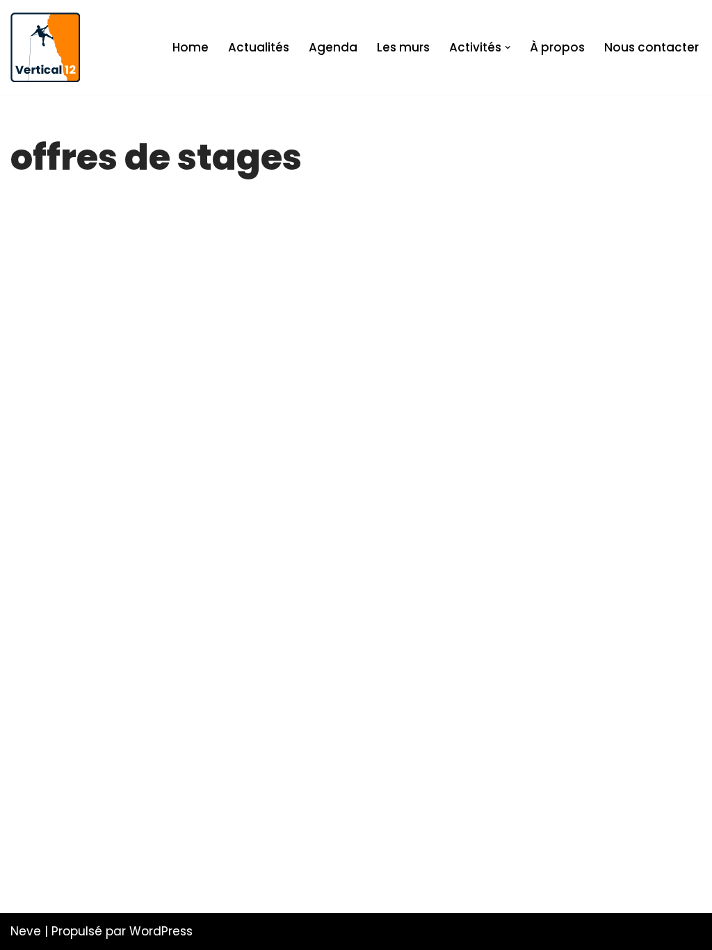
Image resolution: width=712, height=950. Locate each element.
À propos (557, 47)
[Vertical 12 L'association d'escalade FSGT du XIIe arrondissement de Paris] (45, 47)
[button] (508, 48)
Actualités (258, 47)
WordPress (161, 931)
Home (190, 47)
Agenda (333, 47)
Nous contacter (651, 47)
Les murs (403, 47)
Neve (25, 931)
